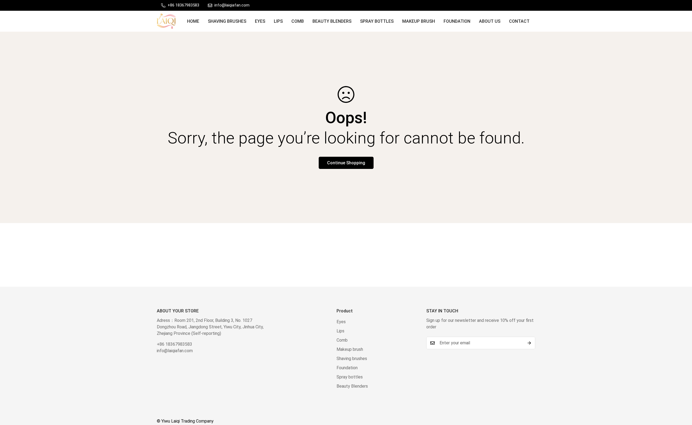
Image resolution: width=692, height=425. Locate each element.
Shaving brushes (227, 21)
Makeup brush (418, 21)
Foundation (457, 21)
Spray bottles (377, 21)
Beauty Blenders (331, 21)
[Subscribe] (529, 343)
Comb (297, 21)
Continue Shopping (346, 162)
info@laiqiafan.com (175, 350)
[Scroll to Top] (681, 395)
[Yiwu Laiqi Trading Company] (166, 21)
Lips (278, 21)
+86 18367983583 (174, 344)
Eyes (260, 21)
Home (193, 21)
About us (489, 21)
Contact (519, 21)
